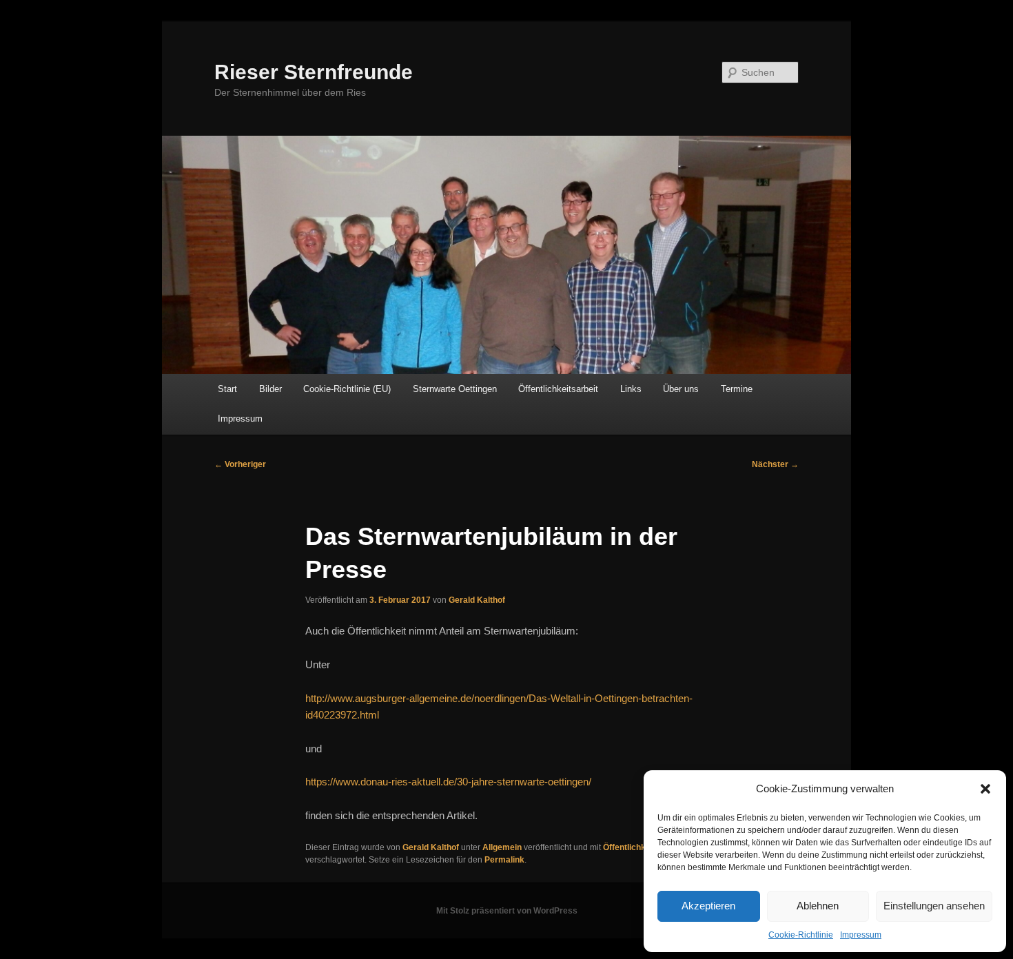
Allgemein (502, 847)
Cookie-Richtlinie (800, 935)
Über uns (681, 389)
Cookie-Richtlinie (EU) (347, 389)
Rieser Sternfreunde (313, 72)
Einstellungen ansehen (934, 905)
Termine (737, 389)
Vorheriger (240, 464)
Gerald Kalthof (477, 600)
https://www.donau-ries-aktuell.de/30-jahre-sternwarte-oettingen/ (448, 781)
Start (227, 389)
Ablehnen (818, 905)
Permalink (504, 860)
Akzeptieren (708, 905)
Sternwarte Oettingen (455, 389)
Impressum (860, 935)
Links (631, 389)
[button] (985, 789)
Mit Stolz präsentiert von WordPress (506, 911)
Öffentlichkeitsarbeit (558, 389)
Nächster (775, 464)
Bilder (270, 389)
